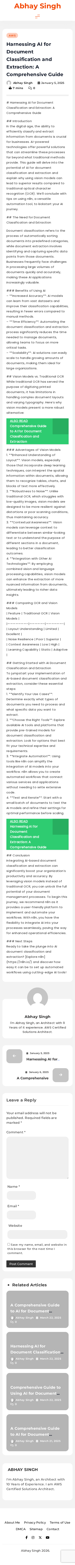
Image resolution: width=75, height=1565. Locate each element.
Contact (53, 1529)
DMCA (21, 1529)
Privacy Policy (35, 1522)
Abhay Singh (37, 6)
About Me (12, 1522)
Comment (16, 1132)
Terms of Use (60, 1522)
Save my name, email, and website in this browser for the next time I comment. (37, 1249)
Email (13, 1206)
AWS (12, 35)
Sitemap (36, 1529)
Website (15, 1226)
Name (13, 1186)
